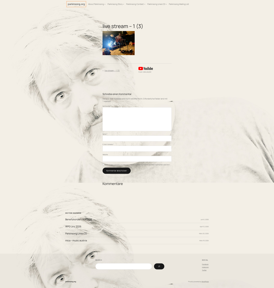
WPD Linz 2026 (73, 226)
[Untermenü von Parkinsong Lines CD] (166, 4)
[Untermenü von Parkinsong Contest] (144, 4)
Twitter (204, 270)
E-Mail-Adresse (108, 144)
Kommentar (107, 106)
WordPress (205, 282)
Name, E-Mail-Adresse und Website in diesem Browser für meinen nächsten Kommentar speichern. (137, 165)
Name (105, 134)
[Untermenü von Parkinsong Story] (123, 4)
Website (105, 154)
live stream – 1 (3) (123, 26)
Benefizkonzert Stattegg (78, 219)
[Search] (159, 266)
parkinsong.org (76, 4)
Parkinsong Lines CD (76, 233)
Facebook (205, 264)
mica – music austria (76, 240)
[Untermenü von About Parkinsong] (105, 4)
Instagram (205, 267)
